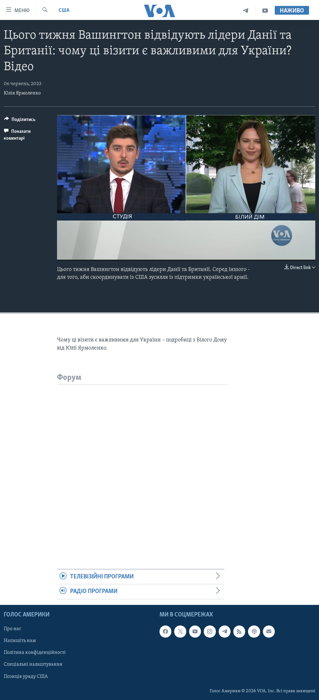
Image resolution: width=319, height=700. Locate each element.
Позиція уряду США (26, 676)
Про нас (12, 628)
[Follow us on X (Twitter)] (180, 631)
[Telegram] (245, 11)
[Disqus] (142, 463)
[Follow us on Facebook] (165, 631)
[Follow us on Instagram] (210, 631)
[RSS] (239, 631)
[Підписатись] (269, 631)
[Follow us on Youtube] (195, 631)
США (64, 10)
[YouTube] (265, 11)
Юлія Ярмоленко (22, 93)
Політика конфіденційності (35, 652)
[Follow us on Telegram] (225, 631)
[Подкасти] (254, 631)
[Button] (20, 121)
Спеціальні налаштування (33, 664)
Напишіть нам (20, 640)
